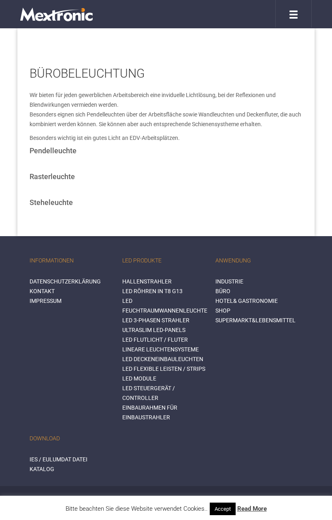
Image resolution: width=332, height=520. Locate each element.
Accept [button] (223, 509)
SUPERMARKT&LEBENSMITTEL (255, 320)
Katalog (42, 469)
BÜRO (222, 291)
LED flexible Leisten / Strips (163, 369)
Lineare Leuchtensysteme (160, 349)
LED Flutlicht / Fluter (155, 339)
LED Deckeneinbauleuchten (162, 359)
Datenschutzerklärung (65, 281)
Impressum (46, 301)
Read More (252, 508)
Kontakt (42, 291)
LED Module (139, 378)
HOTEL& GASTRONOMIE (246, 301)
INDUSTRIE (229, 281)
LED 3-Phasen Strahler (155, 320)
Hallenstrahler (147, 281)
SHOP (222, 310)
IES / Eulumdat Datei (58, 459)
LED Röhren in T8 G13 (152, 291)
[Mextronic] (56, 14)
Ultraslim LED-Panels (153, 330)
